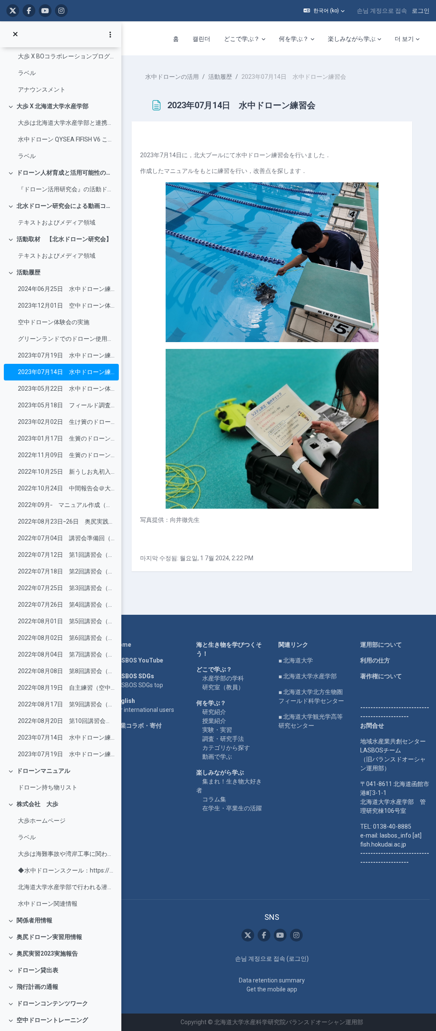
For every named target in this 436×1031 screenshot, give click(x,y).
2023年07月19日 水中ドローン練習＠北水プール (66, 754)
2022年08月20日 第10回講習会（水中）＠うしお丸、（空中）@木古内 (66, 720)
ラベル (27, 72)
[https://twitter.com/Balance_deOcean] (12, 10)
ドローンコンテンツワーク (52, 1003)
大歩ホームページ (42, 820)
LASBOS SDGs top (138, 685)
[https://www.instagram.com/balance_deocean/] (61, 10)
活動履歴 (28, 272)
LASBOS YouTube (138, 660)
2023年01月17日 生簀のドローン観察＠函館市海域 (66, 438)
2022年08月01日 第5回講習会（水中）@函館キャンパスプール (66, 621)
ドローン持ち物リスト (47, 787)
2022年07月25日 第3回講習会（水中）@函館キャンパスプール (66, 588)
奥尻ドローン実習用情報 (49, 936)
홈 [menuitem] (176, 38)
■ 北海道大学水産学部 (307, 676)
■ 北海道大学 (295, 660)
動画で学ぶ (217, 756)
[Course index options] (110, 34)
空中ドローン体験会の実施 (53, 322)
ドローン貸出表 (37, 970)
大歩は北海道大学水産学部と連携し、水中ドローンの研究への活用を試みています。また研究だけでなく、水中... (66, 122)
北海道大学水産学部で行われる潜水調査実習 (66, 887)
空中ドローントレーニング (52, 1020)
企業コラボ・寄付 (138, 725)
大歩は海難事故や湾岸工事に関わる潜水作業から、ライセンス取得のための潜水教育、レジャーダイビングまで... (66, 853)
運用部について (381, 644)
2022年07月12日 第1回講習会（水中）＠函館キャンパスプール (66, 554)
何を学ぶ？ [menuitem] (294, 38)
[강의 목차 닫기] (15, 34)
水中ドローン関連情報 (47, 903)
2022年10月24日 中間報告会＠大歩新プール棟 (66, 488)
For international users (144, 709)
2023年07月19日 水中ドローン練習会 (66, 355)
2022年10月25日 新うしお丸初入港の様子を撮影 (66, 471)
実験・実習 (217, 729)
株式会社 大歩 (37, 804)
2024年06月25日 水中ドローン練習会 (66, 288)
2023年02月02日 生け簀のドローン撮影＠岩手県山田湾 (66, 421)
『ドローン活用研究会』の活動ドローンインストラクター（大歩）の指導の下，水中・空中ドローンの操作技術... (66, 189)
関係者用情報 (34, 920)
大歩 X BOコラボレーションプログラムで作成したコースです (66, 56)
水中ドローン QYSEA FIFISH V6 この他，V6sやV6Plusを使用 (66, 139)
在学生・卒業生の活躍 (232, 808)
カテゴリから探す (226, 747)
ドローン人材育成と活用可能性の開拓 (66, 172)
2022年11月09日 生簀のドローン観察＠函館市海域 (66, 455)
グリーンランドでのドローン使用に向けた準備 (66, 338)
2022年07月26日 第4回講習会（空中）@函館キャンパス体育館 (66, 604)
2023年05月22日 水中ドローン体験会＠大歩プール (66, 388)
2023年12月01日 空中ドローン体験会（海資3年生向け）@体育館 (66, 305)
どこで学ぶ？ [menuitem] (242, 38)
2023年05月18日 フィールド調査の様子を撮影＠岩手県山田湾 (66, 405)
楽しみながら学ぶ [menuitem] (352, 38)
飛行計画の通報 (37, 986)
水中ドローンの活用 (172, 76)
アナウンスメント (42, 89)
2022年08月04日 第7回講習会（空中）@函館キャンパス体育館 (66, 654)
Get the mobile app (272, 989)
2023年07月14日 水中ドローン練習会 (66, 372)
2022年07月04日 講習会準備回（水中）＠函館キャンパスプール (66, 538)
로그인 (421, 10)
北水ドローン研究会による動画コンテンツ (66, 205)
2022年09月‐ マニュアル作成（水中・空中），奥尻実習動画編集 (66, 504)
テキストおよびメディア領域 (56, 222)
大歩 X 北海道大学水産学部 (53, 106)
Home (122, 644)
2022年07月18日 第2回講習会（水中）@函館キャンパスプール (66, 571)
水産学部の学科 (223, 678)
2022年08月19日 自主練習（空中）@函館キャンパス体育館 (66, 687)
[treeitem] (60, 65)
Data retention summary (272, 980)
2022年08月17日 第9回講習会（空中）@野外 (66, 704)
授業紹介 (214, 720)
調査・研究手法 (223, 738)
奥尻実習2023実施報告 (47, 953)
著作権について (381, 676)
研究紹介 (214, 711)
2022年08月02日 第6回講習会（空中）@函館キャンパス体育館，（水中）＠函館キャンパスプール (66, 637)
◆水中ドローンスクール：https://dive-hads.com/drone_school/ (66, 870)
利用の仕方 (375, 660)
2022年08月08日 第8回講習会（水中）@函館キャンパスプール (66, 671)
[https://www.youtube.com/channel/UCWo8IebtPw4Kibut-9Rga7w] (45, 10)
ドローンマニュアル (43, 770)
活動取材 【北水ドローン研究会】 (64, 239)
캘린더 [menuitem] (201, 38)
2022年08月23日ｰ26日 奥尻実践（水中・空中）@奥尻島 (66, 521)
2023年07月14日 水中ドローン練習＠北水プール (66, 737)
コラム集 (214, 799)
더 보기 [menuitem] (404, 38)
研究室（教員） (223, 687)
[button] (324, 10)
